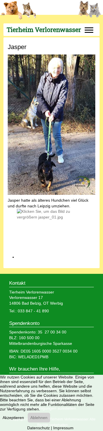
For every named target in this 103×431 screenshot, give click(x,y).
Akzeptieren (13, 417)
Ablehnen (38, 417)
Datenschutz (38, 428)
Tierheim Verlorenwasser (44, 30)
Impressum (63, 428)
